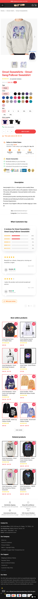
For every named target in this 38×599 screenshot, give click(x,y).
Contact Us (4, 565)
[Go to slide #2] (23, 65)
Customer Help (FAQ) (7, 567)
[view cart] (35, 5)
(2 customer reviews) (15, 79)
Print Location (6, 117)
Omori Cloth (10, 11)
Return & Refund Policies (8, 563)
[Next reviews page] (34, 306)
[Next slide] (34, 37)
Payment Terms (5, 560)
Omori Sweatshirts (21, 11)
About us (3, 540)
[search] (33, 5)
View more (19, 430)
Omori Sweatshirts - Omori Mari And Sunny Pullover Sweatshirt (9, 488)
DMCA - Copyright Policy (7, 547)
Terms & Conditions (6, 542)
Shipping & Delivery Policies (8, 558)
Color (3, 91)
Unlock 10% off (3, 591)
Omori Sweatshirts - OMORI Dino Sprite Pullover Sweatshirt (27, 488)
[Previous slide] (3, 37)
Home (2, 11)
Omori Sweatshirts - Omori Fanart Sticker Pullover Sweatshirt (27, 460)
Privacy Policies (5, 545)
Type (3, 85)
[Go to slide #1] (14, 65)
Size (3, 108)
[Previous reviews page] (25, 306)
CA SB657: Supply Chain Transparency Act (12, 550)
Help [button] (35, 596)
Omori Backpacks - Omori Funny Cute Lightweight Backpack (9, 393)
